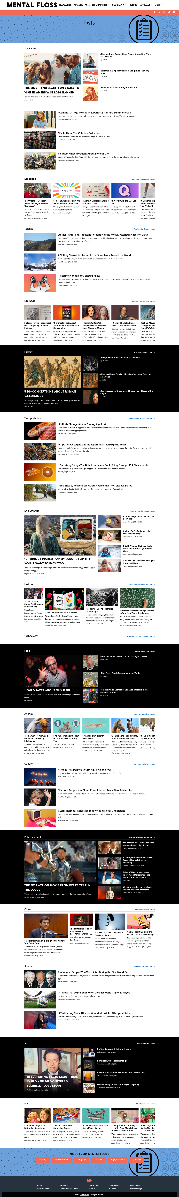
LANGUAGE (145, 4)
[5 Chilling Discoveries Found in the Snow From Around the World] (89, 262)
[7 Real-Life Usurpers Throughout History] (119, 93)
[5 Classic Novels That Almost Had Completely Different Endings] (37, 323)
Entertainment (61, 1159)
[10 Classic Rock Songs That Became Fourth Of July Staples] (33, 607)
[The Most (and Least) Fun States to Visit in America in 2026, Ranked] (52, 77)
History (42, 1159)
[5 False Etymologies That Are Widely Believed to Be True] (66, 201)
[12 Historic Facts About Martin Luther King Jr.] (102, 607)
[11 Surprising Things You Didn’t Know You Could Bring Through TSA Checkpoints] (89, 472)
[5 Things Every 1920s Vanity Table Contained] (119, 363)
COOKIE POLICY (135, 1185)
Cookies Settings (136, 1189)
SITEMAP (92, 1189)
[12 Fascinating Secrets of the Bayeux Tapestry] (119, 1088)
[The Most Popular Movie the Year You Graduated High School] (126, 847)
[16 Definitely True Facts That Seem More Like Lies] (95, 1126)
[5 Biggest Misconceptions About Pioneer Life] (89, 160)
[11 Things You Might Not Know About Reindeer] (154, 736)
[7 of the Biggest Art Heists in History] (119, 1053)
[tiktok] (169, 12)
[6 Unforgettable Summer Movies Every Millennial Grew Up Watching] (126, 862)
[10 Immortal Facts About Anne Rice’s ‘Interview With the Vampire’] (66, 323)
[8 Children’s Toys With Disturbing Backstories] (37, 1126)
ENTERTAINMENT (100, 4)
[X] (159, 12)
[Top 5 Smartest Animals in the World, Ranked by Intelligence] (37, 736)
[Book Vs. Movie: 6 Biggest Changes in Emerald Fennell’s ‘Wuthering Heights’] (154, 323)
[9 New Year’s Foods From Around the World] (119, 679)
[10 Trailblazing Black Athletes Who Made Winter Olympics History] (89, 1020)
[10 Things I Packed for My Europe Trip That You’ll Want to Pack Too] (60, 545)
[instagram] (164, 12)
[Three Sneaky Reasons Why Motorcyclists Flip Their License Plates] (89, 492)
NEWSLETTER (65, 4)
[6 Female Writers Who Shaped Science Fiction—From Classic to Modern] (95, 323)
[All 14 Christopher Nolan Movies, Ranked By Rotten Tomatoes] (126, 892)
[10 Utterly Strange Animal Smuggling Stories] (89, 431)
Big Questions (117, 1159)
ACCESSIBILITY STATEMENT (69, 1189)
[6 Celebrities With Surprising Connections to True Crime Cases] (46, 935)
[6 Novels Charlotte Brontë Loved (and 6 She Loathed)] (125, 323)
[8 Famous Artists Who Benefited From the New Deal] (119, 1076)
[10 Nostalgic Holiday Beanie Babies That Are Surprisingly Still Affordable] (154, 1126)
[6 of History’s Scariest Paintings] (119, 1064)
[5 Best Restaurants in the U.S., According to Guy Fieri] (119, 662)
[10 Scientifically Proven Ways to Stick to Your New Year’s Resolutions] (137, 607)
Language (81, 1159)
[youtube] (174, 12)
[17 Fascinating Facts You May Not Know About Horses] (125, 736)
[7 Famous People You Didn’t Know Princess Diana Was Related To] (89, 797)
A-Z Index (112, 1189)
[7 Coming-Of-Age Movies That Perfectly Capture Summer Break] (89, 119)
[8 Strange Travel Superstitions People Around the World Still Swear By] (119, 60)
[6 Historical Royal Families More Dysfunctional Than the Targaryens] (119, 380)
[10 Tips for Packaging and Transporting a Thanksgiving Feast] (89, 451)
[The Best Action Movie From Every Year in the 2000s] (60, 869)
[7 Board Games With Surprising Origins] (66, 1126)
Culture (98, 1159)
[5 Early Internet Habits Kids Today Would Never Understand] (89, 818)
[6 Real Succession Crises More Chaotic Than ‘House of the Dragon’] (119, 397)
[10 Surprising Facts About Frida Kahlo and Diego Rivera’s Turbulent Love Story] (52, 1070)
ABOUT (39, 1185)
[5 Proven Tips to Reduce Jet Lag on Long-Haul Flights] (126, 565)
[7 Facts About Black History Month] (64, 607)
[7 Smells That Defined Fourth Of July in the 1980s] (89, 777)
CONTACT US (64, 1185)
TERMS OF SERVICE (44, 1189)
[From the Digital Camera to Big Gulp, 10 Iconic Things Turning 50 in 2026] (119, 696)
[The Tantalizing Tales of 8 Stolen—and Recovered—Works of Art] (81, 935)
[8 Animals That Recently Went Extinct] (95, 736)
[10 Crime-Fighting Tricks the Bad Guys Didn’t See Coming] (141, 935)
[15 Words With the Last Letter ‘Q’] (125, 201)
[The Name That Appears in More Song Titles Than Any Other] (119, 77)
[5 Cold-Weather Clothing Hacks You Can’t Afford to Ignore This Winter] (126, 551)
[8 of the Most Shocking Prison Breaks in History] (110, 935)
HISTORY (133, 4)
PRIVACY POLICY (114, 1185)
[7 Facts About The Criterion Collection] (89, 140)
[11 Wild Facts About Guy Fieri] (52, 678)
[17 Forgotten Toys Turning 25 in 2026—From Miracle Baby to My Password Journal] (125, 1126)
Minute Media (84, 1195)
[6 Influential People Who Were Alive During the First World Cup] (89, 979)
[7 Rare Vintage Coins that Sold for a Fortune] (126, 521)
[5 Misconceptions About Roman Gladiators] (52, 381)
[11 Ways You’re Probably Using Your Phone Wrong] (126, 536)
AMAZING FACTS (82, 4)
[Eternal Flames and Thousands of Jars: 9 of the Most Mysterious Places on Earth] (89, 242)
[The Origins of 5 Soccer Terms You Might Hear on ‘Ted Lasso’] (37, 201)
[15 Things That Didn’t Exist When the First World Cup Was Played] (89, 999)
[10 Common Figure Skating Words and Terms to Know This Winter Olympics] (154, 201)
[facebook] (154, 12)
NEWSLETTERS (94, 1185)
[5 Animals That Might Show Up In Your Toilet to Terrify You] (66, 736)
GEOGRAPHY (118, 4)
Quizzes (137, 1159)
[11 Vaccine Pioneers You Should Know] (89, 283)
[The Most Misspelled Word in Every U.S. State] (95, 201)
